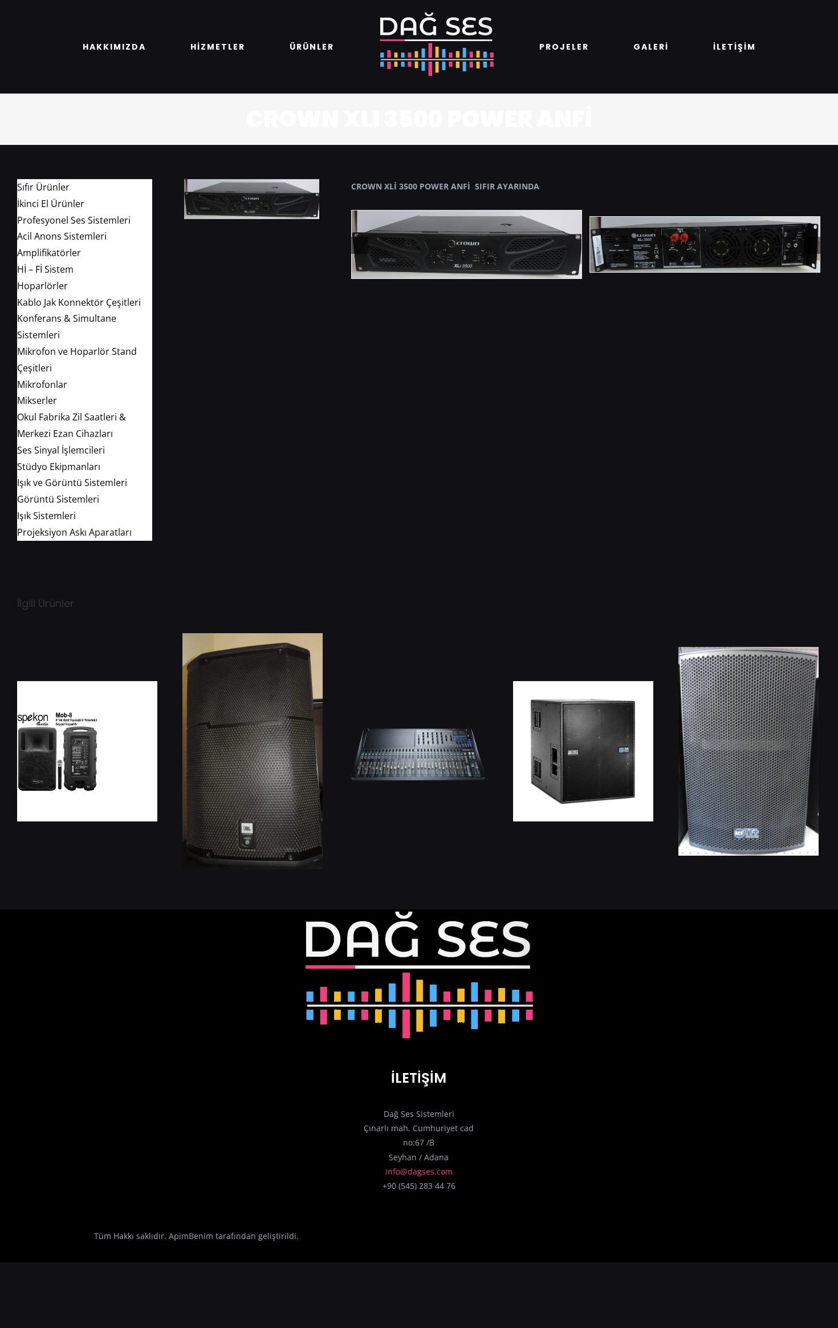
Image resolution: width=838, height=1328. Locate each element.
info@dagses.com (419, 1171)
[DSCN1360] (251, 182)
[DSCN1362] (466, 237)
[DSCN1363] (705, 237)
